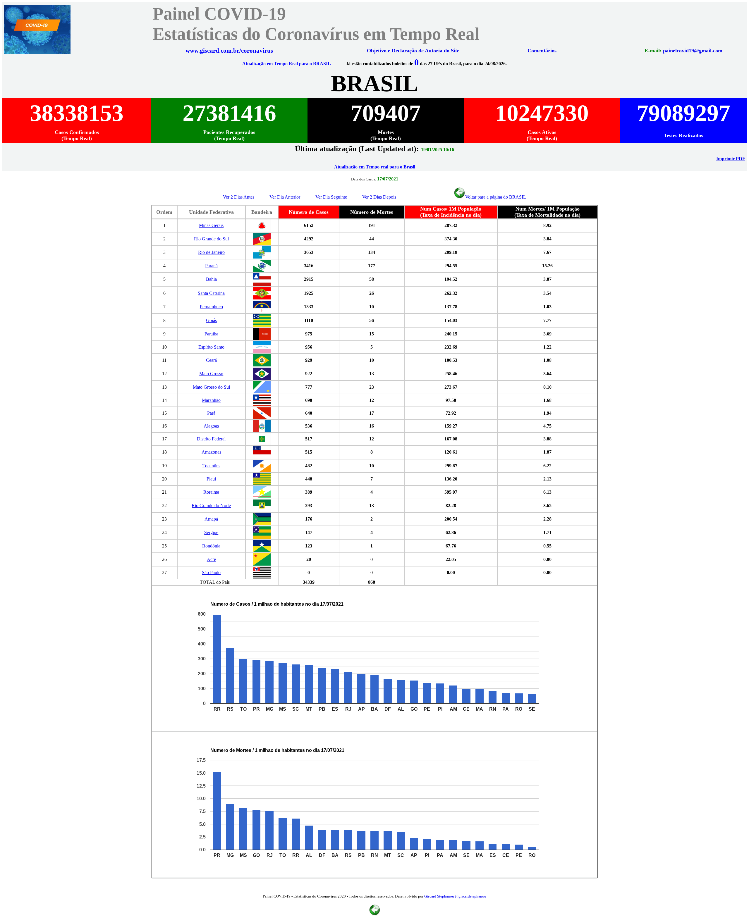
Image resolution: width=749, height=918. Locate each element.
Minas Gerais (211, 225)
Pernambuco (211, 306)
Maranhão (211, 400)
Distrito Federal (211, 438)
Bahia (211, 279)
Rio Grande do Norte (211, 505)
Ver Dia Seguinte (331, 196)
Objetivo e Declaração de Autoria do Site (413, 51)
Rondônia (211, 545)
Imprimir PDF (730, 158)
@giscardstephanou (470, 896)
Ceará (211, 360)
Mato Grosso (211, 373)
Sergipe (211, 532)
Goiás (211, 320)
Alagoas (211, 425)
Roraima (211, 492)
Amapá (211, 518)
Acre (211, 559)
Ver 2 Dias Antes (238, 196)
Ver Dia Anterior (284, 196)
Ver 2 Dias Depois (379, 196)
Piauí (211, 478)
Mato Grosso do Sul (211, 387)
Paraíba (211, 333)
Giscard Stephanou (439, 896)
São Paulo (211, 572)
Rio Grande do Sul (211, 238)
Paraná (211, 265)
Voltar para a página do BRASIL (495, 196)
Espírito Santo (211, 347)
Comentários (542, 51)
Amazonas (211, 451)
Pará (211, 413)
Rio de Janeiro (211, 252)
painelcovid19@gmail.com (692, 51)
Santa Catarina (211, 293)
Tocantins (211, 465)
